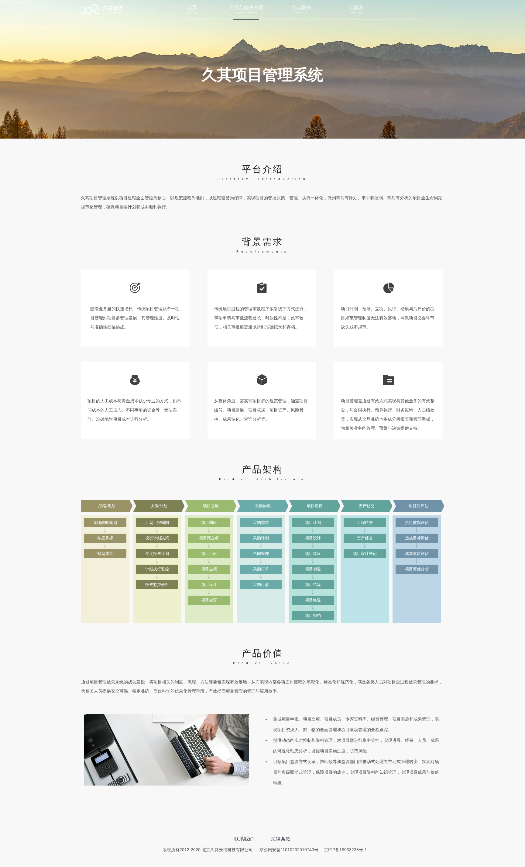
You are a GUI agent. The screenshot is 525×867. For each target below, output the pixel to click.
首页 (192, 7)
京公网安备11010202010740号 (288, 849)
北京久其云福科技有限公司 (101, 9)
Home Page (192, 13)
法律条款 (280, 838)
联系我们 (244, 838)
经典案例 (301, 7)
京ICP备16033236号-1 (345, 849)
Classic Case (301, 13)
